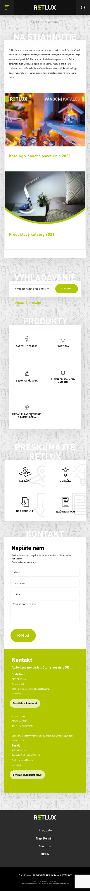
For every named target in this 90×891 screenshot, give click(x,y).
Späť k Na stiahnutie (45, 22)
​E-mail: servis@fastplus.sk (27, 774)
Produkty (45, 830)
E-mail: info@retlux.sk (25, 703)
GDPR (45, 854)
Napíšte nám (45, 838)
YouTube (45, 846)
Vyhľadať (67, 288)
